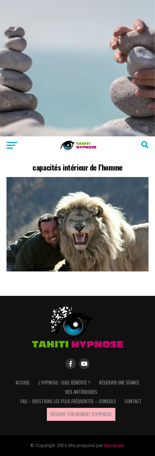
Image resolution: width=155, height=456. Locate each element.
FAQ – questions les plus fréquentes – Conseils (68, 401)
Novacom (114, 445)
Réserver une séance (119, 382)
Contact (133, 401)
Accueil (22, 382)
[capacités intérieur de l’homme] (77, 269)
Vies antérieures (81, 391)
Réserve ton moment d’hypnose (81, 414)
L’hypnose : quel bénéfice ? (64, 382)
